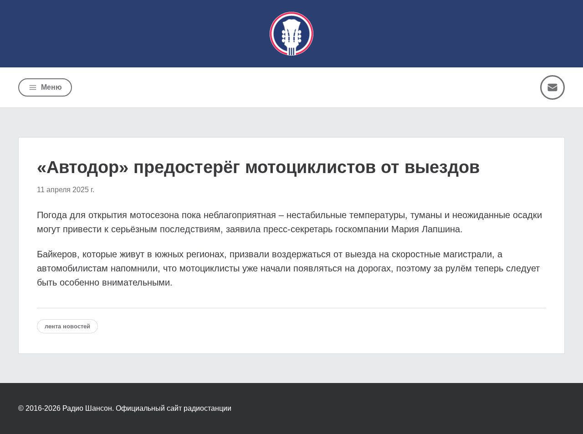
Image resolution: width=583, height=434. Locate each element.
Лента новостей (67, 326)
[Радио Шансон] (291, 34)
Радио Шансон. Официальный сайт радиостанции (146, 408)
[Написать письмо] (552, 87)
